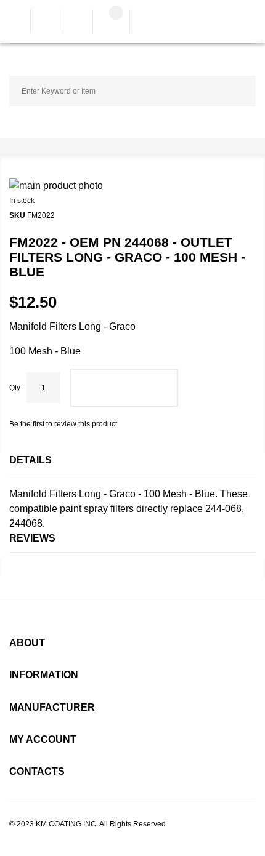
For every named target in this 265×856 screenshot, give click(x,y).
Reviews (32, 538)
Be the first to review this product (63, 424)
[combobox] (132, 91)
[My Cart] (111, 22)
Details (30, 460)
